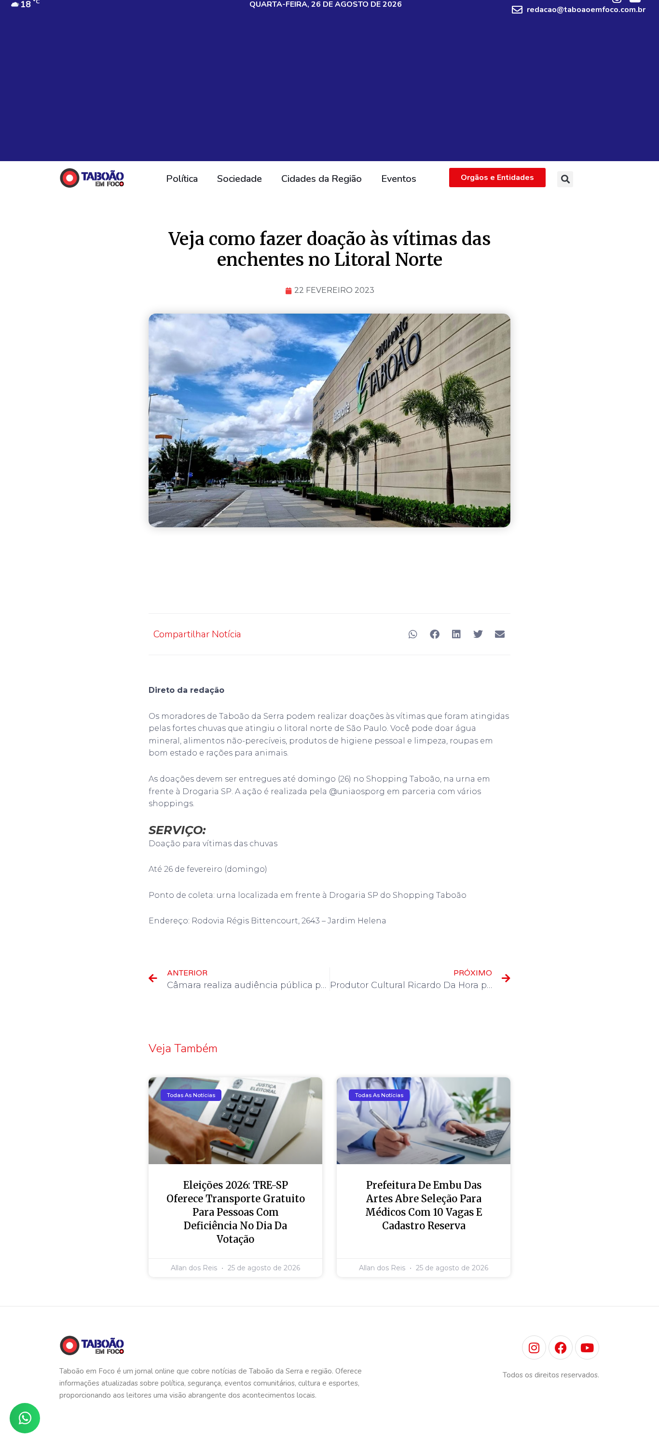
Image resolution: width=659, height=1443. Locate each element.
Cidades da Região (321, 178)
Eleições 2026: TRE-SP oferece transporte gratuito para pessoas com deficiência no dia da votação (235, 1212)
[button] (565, 179)
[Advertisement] (329, 93)
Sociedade (239, 178)
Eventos (398, 178)
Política (182, 178)
